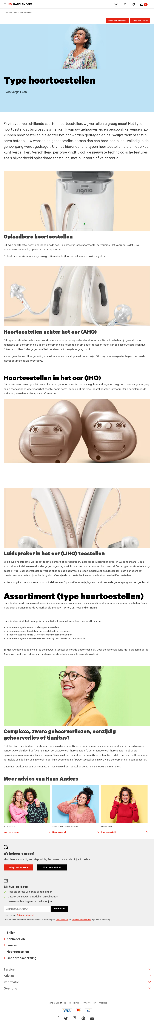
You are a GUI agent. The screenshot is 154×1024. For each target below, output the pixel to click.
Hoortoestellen (16, 952)
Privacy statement (25, 915)
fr (111, 5)
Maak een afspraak (117, 21)
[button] (125, 4)
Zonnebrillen (14, 939)
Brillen (9, 933)
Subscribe (59, 909)
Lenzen (10, 946)
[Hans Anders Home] (22, 4)
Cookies (103, 1003)
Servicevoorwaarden (81, 920)
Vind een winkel (140, 21)
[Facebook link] (58, 1018)
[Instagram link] (74, 1018)
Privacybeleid (62, 920)
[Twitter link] (66, 1018)
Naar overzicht (27, 832)
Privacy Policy (89, 1003)
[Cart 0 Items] (141, 4)
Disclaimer (74, 1003)
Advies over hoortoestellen (19, 13)
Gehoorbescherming (20, 958)
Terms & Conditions (56, 1003)
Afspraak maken (18, 867)
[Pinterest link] (83, 1018)
